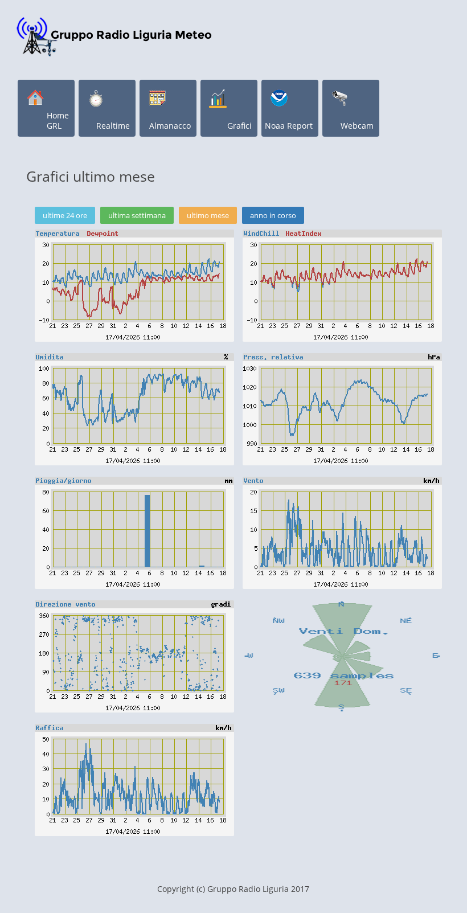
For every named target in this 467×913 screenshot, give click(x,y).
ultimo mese (208, 215)
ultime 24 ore (65, 215)
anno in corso (273, 215)
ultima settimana (137, 215)
